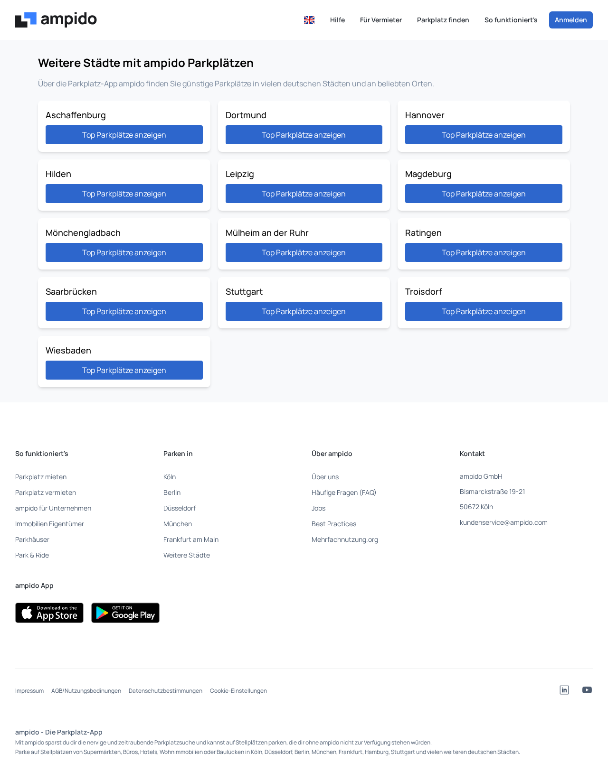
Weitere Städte (186, 554)
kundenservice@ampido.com (504, 522)
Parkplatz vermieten (45, 492)
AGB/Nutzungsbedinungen (86, 691)
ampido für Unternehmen (53, 507)
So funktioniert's (511, 19)
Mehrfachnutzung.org (345, 539)
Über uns (325, 476)
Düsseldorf (179, 507)
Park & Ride (32, 554)
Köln (169, 476)
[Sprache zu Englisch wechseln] (309, 20)
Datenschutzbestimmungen (165, 691)
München (177, 523)
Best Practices (334, 523)
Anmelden (571, 19)
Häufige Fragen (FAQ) (344, 492)
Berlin (171, 492)
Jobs (318, 507)
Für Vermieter (381, 19)
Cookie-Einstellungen (238, 691)
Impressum (29, 691)
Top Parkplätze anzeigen (124, 135)
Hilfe (337, 19)
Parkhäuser (32, 539)
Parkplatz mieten (40, 476)
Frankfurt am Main (190, 539)
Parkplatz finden (443, 19)
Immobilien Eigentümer (49, 523)
